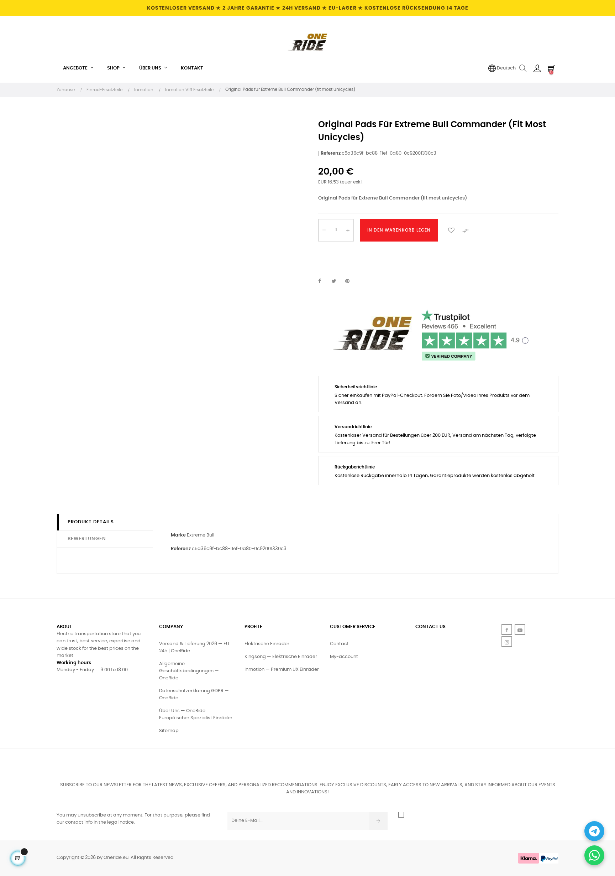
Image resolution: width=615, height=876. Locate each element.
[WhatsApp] (594, 855)
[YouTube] (520, 629)
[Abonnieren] (378, 821)
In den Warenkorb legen (399, 230)
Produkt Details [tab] (91, 522)
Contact (339, 644)
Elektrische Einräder (267, 644)
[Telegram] (594, 831)
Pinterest (350, 281)
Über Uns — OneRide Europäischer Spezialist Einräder (195, 714)
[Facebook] (506, 629)
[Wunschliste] (451, 230)
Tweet (337, 281)
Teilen (323, 281)
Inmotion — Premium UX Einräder (282, 669)
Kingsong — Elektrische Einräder (281, 656)
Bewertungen (87, 539)
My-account (344, 656)
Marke (178, 535)
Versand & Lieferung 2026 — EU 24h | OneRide (194, 647)
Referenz (331, 153)
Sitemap (169, 731)
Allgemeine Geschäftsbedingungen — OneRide (189, 671)
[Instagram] (506, 641)
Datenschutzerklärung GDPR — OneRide (194, 694)
